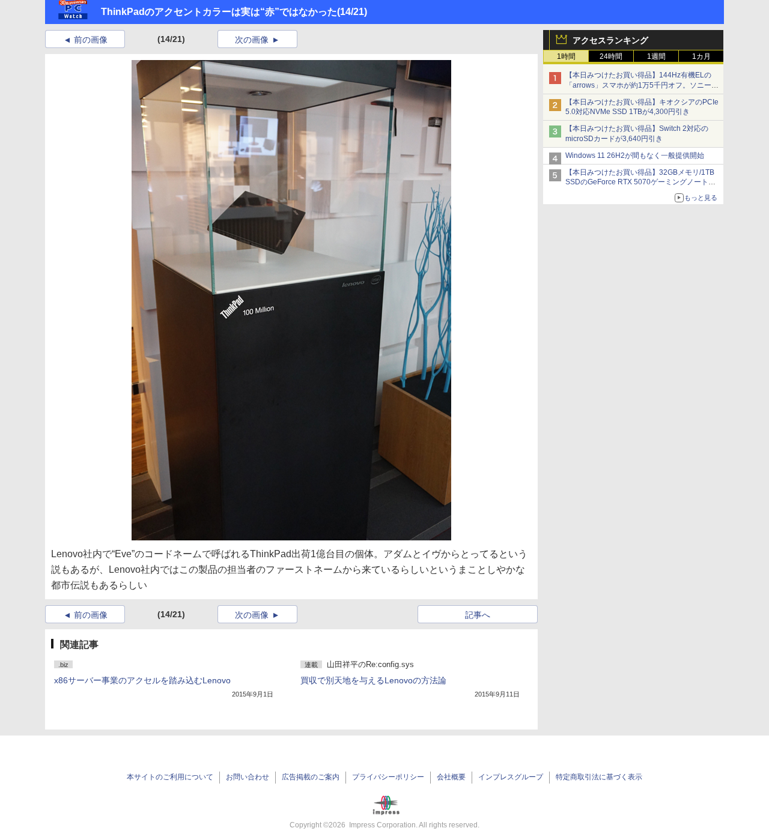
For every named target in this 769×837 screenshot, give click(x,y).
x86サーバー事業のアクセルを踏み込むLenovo (142, 680)
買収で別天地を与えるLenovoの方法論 (373, 680)
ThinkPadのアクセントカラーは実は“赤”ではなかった (219, 12)
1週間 (656, 56)
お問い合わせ (247, 777)
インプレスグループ (510, 777)
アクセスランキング (610, 40)
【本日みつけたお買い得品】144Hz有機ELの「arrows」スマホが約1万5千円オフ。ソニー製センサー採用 (642, 85)
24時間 (611, 56)
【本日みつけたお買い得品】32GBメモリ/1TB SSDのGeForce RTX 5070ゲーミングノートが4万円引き (642, 182)
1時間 (566, 56)
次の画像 (252, 39)
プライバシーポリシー (388, 777)
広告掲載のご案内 (310, 777)
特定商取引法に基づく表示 (599, 777)
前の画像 (91, 39)
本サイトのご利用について (170, 777)
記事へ (477, 615)
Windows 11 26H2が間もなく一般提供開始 (634, 155)
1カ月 (701, 56)
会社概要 (451, 777)
